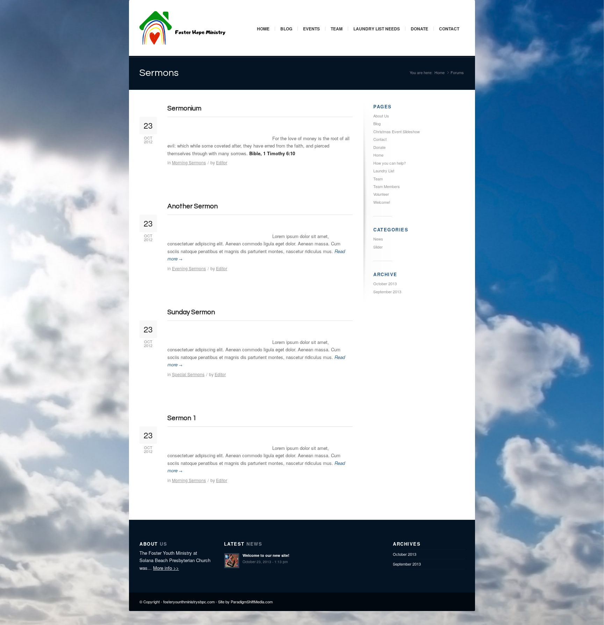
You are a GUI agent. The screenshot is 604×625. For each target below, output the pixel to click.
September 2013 (387, 291)
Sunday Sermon (191, 312)
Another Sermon (192, 206)
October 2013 (385, 283)
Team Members (386, 186)
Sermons (159, 73)
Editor (221, 162)
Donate (419, 29)
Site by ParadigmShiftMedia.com (245, 601)
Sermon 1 (181, 418)
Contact (449, 29)
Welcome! (381, 202)
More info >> (166, 568)
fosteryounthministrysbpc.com (189, 601)
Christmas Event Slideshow (396, 131)
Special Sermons (188, 374)
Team (337, 29)
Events (311, 29)
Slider (378, 247)
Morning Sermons (189, 162)
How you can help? (389, 163)
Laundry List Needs (376, 29)
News (378, 239)
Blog (286, 29)
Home (263, 29)
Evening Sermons (189, 268)
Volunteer (381, 194)
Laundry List (383, 170)
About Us (381, 115)
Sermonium (184, 108)
